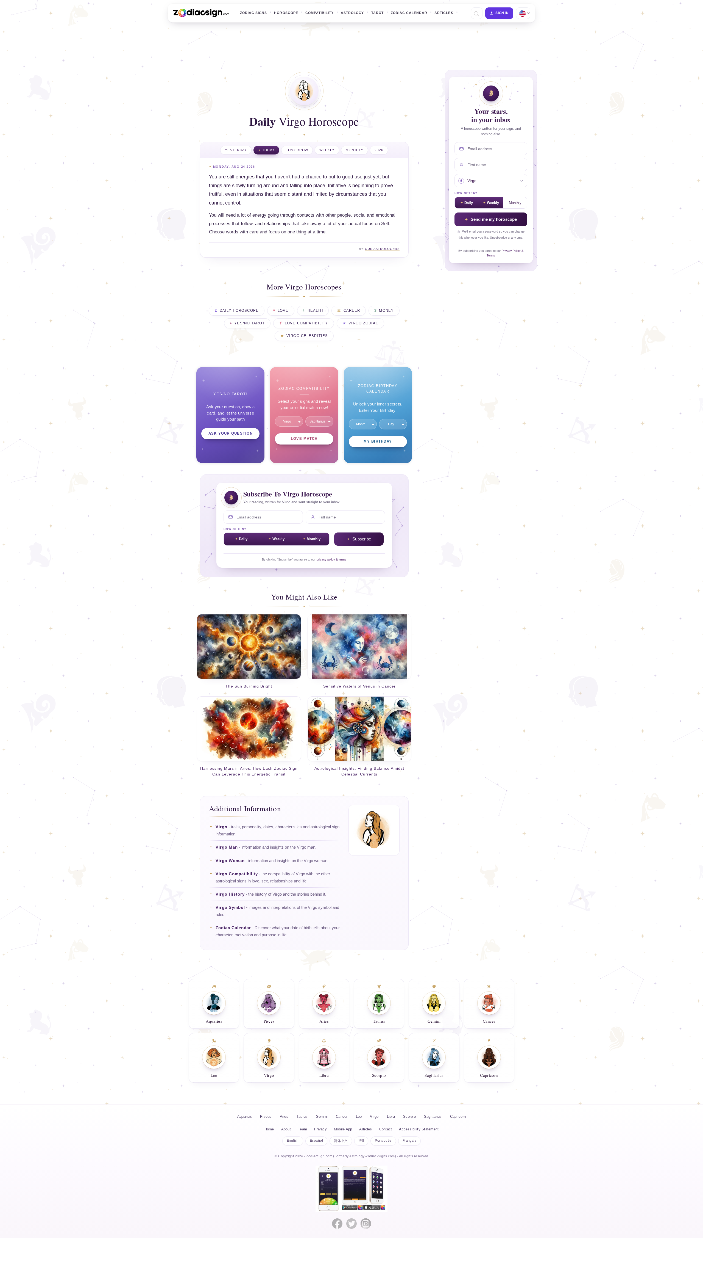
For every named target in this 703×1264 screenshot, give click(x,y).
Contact (385, 1129)
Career (352, 311)
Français (410, 1140)
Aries (284, 1116)
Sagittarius (433, 1116)
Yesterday (236, 150)
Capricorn (458, 1116)
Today (268, 150)
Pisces (266, 1116)
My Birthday (378, 441)
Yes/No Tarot (249, 323)
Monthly (355, 150)
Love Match (304, 439)
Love (283, 311)
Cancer (342, 1116)
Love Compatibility (306, 323)
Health (315, 311)
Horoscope (286, 13)
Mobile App (343, 1129)
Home (269, 1129)
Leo (359, 1116)
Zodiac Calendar (409, 13)
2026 (379, 150)
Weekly (326, 150)
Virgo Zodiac (363, 323)
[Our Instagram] (366, 1223)
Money (386, 311)
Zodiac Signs (253, 13)
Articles (443, 13)
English (293, 1140)
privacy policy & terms (331, 559)
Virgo (221, 827)
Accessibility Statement (419, 1129)
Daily (243, 539)
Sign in (502, 13)
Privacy (320, 1129)
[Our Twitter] (351, 1223)
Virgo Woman (230, 861)
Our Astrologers (382, 248)
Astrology (352, 13)
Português (383, 1140)
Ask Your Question (230, 433)
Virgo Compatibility (237, 874)
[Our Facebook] (337, 1223)
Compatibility (319, 13)
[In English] (522, 13)
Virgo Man (227, 847)
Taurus (302, 1116)
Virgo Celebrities (307, 336)
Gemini (322, 1116)
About (286, 1129)
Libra (391, 1116)
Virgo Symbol (230, 907)
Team (302, 1129)
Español (316, 1140)
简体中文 (341, 1141)
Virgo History (230, 894)
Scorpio (409, 1116)
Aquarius (244, 1116)
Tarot (377, 13)
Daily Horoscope (239, 311)
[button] (476, 13)
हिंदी (361, 1140)
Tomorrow (297, 150)
